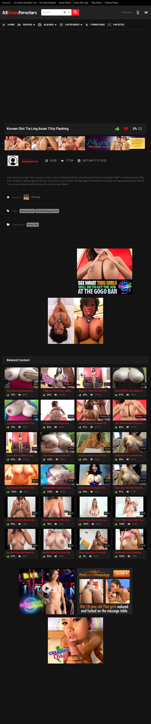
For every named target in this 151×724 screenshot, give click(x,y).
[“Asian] (104, 591)
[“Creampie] (75, 640)
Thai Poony (96, 2)
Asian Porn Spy (81, 2)
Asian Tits (32, 224)
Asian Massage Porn (47, 211)
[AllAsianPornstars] (20, 12)
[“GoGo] (46, 591)
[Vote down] (126, 129)
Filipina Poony (111, 2)
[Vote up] (117, 129)
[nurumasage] (75, 143)
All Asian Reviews (47, 2)
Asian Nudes (27, 211)
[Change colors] (138, 12)
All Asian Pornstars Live (25, 2)
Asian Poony (65, 2)
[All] (67, 12)
